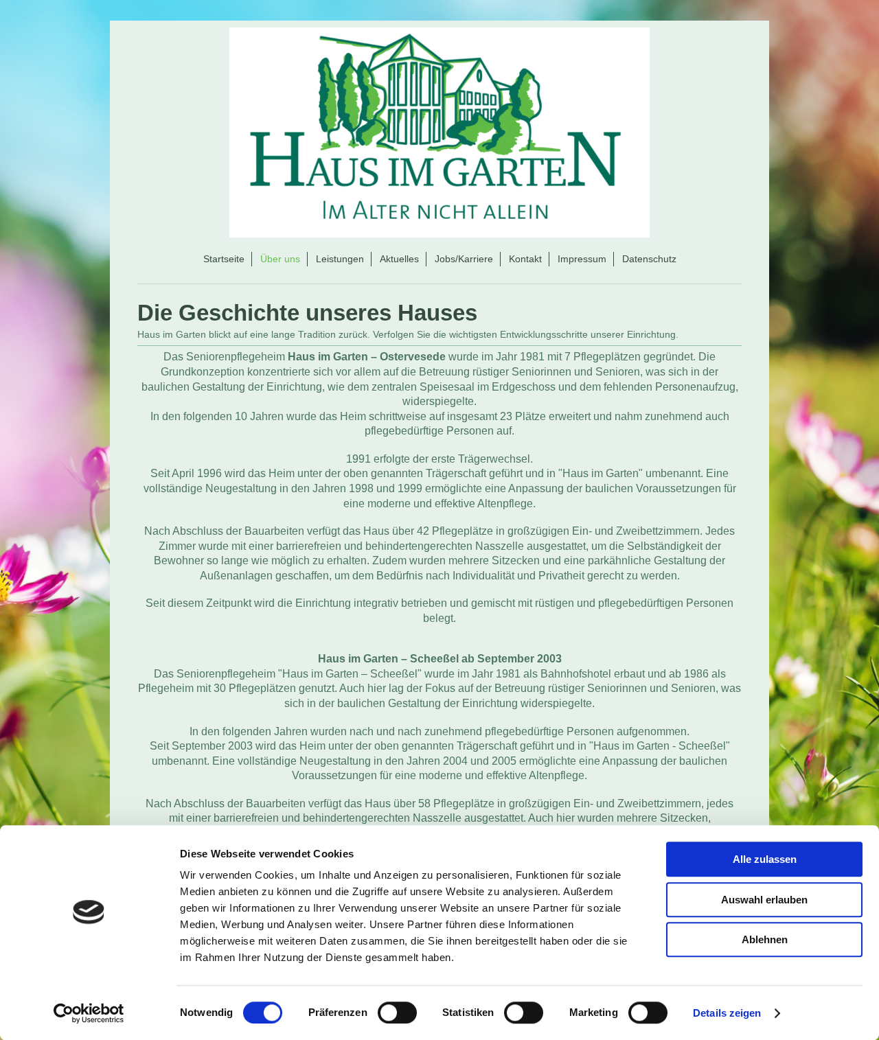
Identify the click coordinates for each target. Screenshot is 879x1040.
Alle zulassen (765, 859)
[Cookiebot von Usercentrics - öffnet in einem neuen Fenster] (89, 1013)
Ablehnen (765, 939)
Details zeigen (727, 1013)
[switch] (397, 1013)
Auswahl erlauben (764, 899)
